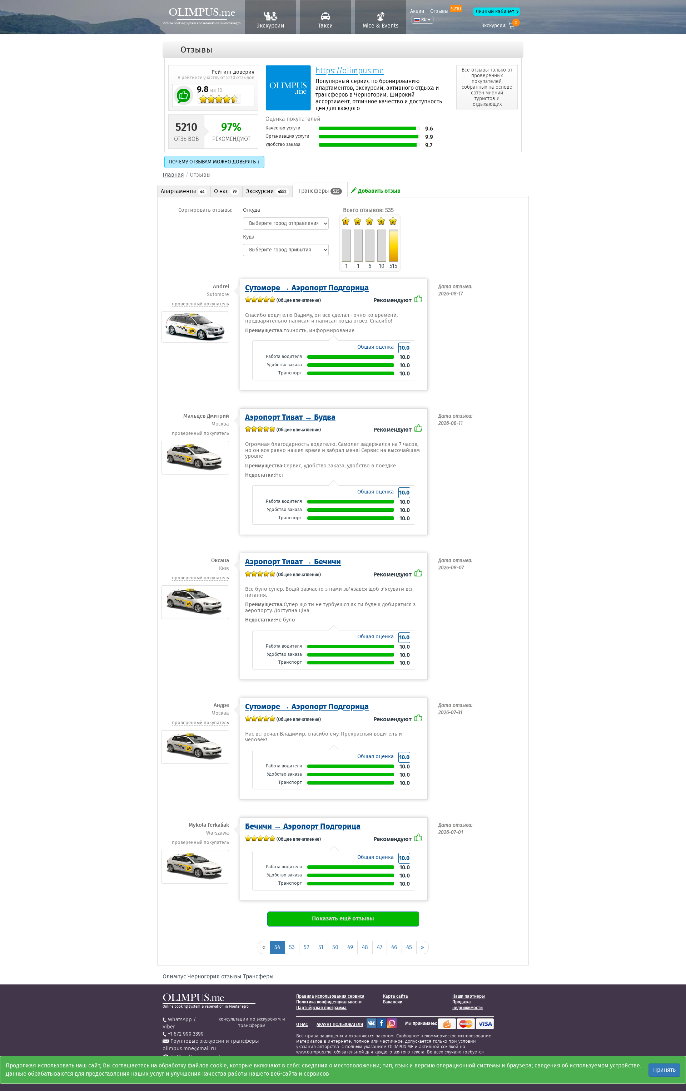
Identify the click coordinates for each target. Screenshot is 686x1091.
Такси (325, 25)
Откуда (251, 210)
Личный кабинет (495, 12)
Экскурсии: (499, 24)
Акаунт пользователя (340, 1024)
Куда (248, 237)
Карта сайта (395, 996)
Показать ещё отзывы (343, 918)
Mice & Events (380, 25)
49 (350, 947)
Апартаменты (182, 191)
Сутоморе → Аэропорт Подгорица (307, 288)
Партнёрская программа (321, 1007)
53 (292, 947)
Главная (173, 174)
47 (379, 947)
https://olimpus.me (349, 70)
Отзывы (445, 11)
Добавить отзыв (379, 190)
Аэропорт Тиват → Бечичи (293, 561)
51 (320, 947)
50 (335, 947)
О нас (225, 191)
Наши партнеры (468, 996)
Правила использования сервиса (330, 996)
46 (394, 947)
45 (409, 947)
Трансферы (318, 190)
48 (365, 947)
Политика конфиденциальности (329, 1001)
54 (277, 947)
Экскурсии (270, 25)
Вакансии (392, 1001)
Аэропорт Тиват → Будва (290, 417)
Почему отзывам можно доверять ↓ (214, 162)
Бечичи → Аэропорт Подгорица (303, 826)
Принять (664, 1069)
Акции (417, 11)
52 (306, 947)
